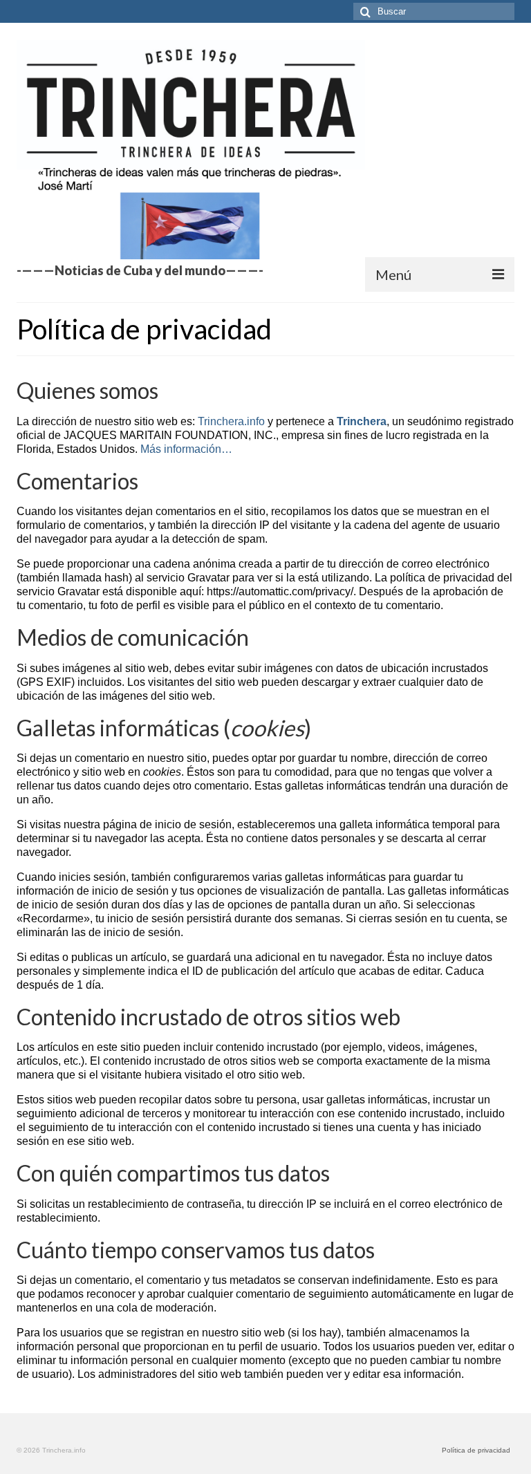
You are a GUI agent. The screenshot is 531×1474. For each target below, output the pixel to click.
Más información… (186, 449)
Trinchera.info (231, 421)
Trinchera (361, 421)
